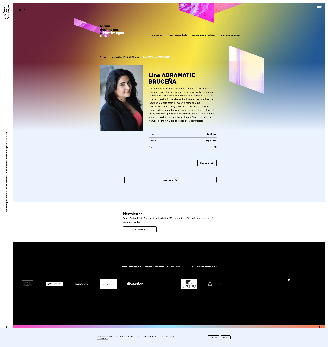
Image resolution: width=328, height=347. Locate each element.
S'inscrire (140, 229)
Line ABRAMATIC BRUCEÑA (125, 57)
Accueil (103, 57)
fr (20, 9)
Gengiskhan (210, 140)
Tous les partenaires (206, 266)
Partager (205, 163)
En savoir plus (102, 339)
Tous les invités (170, 179)
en (25, 9)
